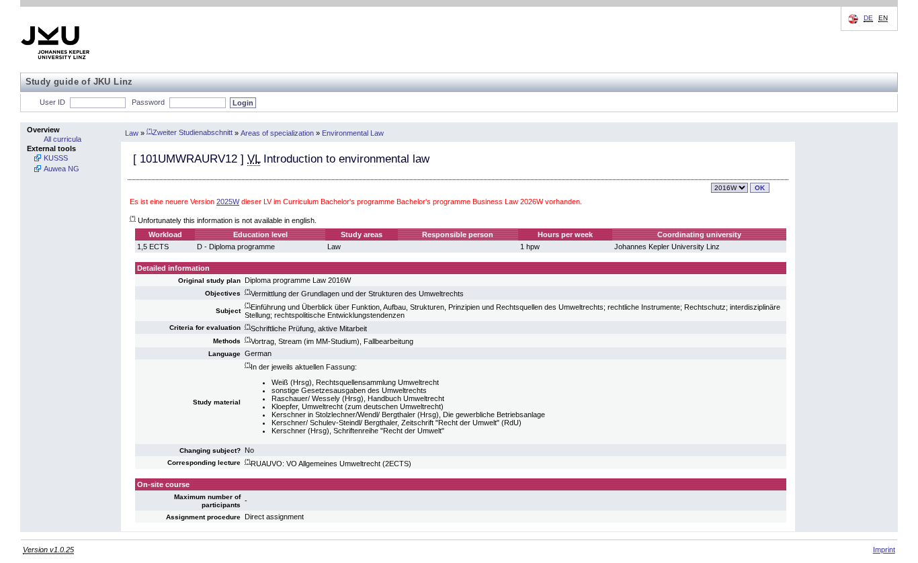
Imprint (884, 550)
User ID (52, 102)
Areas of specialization (277, 132)
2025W (227, 202)
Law (131, 132)
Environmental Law (353, 132)
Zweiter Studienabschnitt (190, 132)
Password (148, 102)
